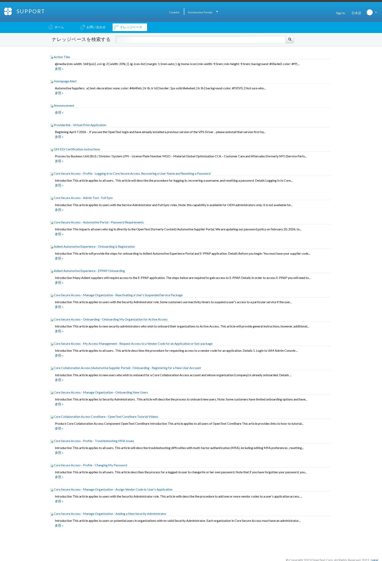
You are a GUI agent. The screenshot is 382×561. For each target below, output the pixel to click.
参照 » (59, 68)
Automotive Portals (200, 12)
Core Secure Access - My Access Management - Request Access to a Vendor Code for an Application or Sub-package (132, 343)
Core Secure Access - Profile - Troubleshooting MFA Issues (93, 441)
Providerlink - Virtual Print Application (79, 125)
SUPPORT (31, 11)
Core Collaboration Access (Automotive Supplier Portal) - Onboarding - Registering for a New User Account (127, 368)
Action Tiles (61, 57)
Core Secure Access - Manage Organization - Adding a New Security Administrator (109, 513)
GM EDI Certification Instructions (76, 149)
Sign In (340, 13)
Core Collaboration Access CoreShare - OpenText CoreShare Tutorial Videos (105, 416)
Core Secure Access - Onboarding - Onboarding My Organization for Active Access (110, 319)
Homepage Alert (65, 81)
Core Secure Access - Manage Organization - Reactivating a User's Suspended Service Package (118, 295)
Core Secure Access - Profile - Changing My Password (90, 465)
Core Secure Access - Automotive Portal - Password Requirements (98, 222)
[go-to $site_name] (8, 11)
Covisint (174, 12)
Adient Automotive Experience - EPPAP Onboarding (89, 271)
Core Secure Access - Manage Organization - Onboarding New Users (100, 392)
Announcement (63, 105)
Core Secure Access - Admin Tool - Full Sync (83, 198)
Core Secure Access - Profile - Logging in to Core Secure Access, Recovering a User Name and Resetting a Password (131, 173)
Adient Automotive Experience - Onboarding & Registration (94, 246)
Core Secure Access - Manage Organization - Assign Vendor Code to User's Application (112, 489)
